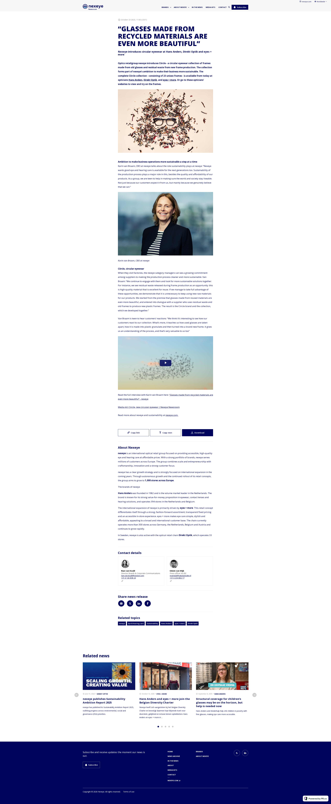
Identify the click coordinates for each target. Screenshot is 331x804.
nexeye (122, 623)
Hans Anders (135, 79)
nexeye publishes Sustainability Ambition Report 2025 (104, 700)
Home (170, 751)
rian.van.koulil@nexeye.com (132, 575)
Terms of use (128, 791)
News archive (174, 756)
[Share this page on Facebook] (148, 603)
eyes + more (169, 79)
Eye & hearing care (136, 623)
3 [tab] (165, 726)
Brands (165, 7)
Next (254, 695)
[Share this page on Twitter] (130, 603)
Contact (222, 7)
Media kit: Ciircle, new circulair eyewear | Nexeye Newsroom (149, 407)
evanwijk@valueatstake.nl (180, 575)
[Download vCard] (160, 561)
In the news (197, 7)
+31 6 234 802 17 (177, 578)
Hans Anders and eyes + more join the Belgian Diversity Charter (164, 700)
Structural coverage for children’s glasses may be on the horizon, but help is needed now (219, 702)
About (171, 765)
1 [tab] (158, 726)
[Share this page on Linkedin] (139, 603)
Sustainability (152, 623)
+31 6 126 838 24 (128, 578)
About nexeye (180, 7)
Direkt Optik (150, 79)
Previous (76, 695)
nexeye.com (306, 1)
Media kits (210, 7)
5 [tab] (173, 726)
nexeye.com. (172, 415)
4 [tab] (169, 726)
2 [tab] (162, 726)
